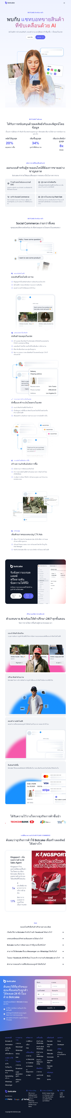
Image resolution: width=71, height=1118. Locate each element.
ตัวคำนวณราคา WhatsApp (40, 1054)
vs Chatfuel (29, 1063)
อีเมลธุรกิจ (55, 990)
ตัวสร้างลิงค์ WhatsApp (40, 1048)
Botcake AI (8, 1041)
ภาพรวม (18, 1043)
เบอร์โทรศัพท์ (41, 990)
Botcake (49, 1050)
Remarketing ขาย (9, 1072)
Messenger (8, 1085)
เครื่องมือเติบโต (8, 1049)
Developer (60, 1045)
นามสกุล (53, 982)
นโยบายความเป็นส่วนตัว (61, 1054)
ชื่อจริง (38, 982)
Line (17, 1057)
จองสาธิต (30, 37)
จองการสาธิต (14, 596)
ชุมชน (49, 1079)
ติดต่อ (48, 1076)
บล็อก (28, 1045)
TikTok (18, 1054)
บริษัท (38, 1079)
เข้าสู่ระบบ (27, 596)
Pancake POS (50, 1046)
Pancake (49, 1041)
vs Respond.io (29, 1071)
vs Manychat (30, 1059)
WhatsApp (8, 1082)
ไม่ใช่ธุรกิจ (8, 1067)
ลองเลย (39, 37)
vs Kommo (29, 1066)
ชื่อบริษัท (39, 998)
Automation (9, 1045)
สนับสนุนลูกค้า (18, 1081)
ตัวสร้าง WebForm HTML (40, 1062)
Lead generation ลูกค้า (19, 1074)
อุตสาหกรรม (54, 998)
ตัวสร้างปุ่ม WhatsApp (40, 1042)
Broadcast (19, 1068)
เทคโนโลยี (40, 1075)
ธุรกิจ (6, 1064)
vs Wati (28, 1075)
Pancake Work (50, 1062)
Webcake (50, 1054)
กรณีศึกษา (29, 1041)
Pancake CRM (50, 1067)
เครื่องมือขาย (9, 1054)
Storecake (50, 1057)
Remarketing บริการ (9, 1077)
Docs (59, 1041)
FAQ (27, 1048)
